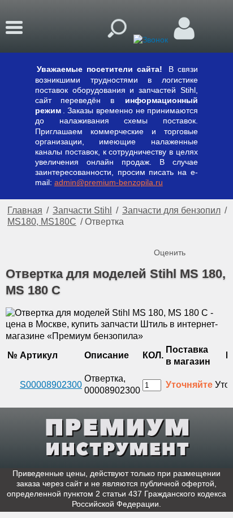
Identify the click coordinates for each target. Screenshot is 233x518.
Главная (24, 210)
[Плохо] (175, 233)
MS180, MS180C (41, 221)
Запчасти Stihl (82, 210)
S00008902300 (51, 384)
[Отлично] (209, 233)
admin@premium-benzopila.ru (108, 182)
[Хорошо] (198, 233)
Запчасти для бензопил (171, 210)
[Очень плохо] (164, 233)
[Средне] (186, 233)
